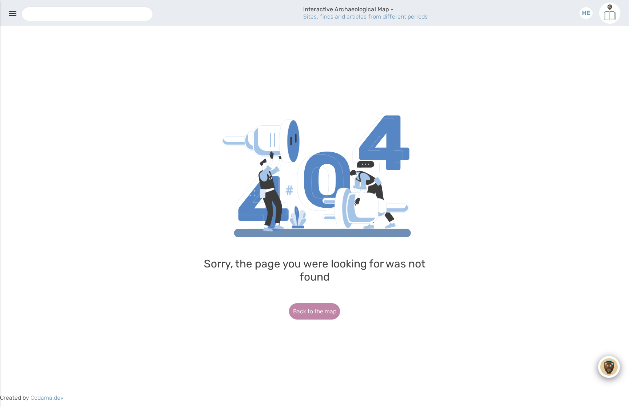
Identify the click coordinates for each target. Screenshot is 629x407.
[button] (586, 13)
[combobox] (87, 14)
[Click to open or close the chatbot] (609, 367)
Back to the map (314, 311)
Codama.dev (47, 397)
